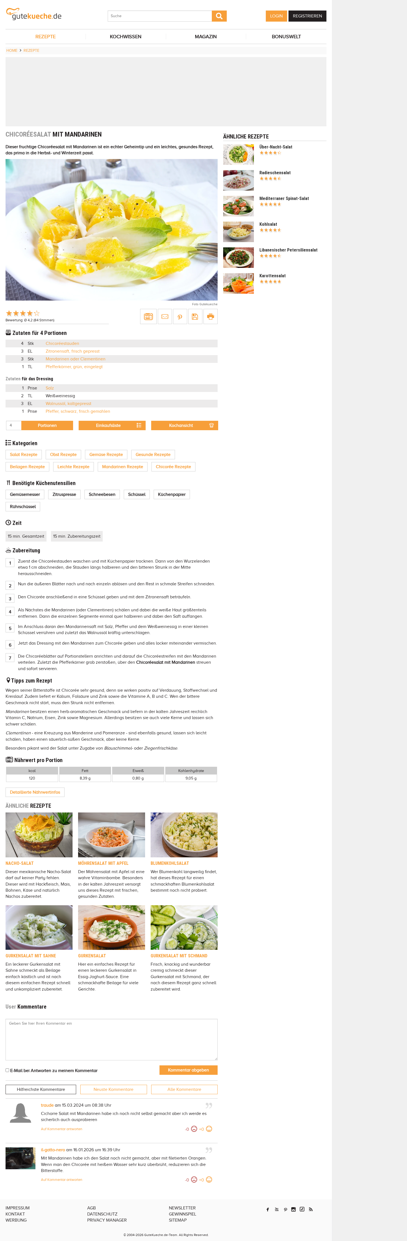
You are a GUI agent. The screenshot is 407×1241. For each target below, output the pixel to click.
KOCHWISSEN (125, 36)
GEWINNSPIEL (182, 1214)
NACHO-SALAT (20, 863)
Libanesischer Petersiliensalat (288, 250)
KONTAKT (15, 1214)
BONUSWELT (286, 36)
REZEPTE (45, 36)
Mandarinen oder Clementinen (75, 359)
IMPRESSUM (18, 1208)
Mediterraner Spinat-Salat (284, 198)
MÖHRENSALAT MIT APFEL (103, 863)
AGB (91, 1208)
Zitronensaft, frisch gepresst (73, 351)
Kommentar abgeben (188, 1070)
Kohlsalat (268, 224)
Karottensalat (272, 275)
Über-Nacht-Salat (275, 147)
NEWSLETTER (182, 1208)
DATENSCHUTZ (102, 1214)
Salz (50, 388)
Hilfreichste (41, 1089)
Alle (184, 1089)
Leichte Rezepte (73, 466)
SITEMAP (178, 1220)
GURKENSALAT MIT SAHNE (31, 955)
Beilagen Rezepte (27, 466)
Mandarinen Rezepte (122, 466)
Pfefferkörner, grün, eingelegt (74, 366)
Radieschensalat (275, 172)
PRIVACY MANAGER (107, 1220)
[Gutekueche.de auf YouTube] (277, 1209)
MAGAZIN (206, 36)
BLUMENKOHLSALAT (170, 863)
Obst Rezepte (63, 454)
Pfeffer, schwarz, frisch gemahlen (78, 411)
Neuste (113, 1089)
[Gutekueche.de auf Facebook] (267, 1209)
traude (47, 1105)
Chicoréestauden (62, 343)
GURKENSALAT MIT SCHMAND (179, 955)
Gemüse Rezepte (106, 454)
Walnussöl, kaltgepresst (68, 403)
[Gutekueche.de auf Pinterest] (285, 1209)
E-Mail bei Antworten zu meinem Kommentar (53, 1070)
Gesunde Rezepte (153, 454)
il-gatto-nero (53, 1149)
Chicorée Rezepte (173, 466)
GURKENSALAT (92, 955)
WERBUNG (16, 1220)
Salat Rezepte (23, 454)
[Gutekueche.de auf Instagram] (293, 1209)
